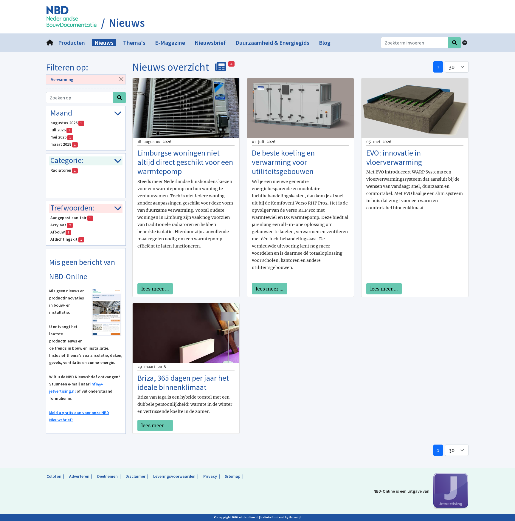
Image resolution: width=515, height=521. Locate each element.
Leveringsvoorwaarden (174, 476)
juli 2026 (60, 130)
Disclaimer (135, 476)
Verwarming (62, 79)
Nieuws (127, 23)
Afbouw (59, 232)
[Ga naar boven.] (465, 43)
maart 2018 (63, 144)
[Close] (121, 79)
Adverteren (79, 476)
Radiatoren (63, 170)
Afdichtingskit (66, 239)
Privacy (210, 476)
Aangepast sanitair (70, 217)
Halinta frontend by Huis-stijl (280, 517)
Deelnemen (107, 476)
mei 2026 (60, 137)
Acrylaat (60, 225)
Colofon (53, 476)
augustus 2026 (66, 122)
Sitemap (233, 476)
